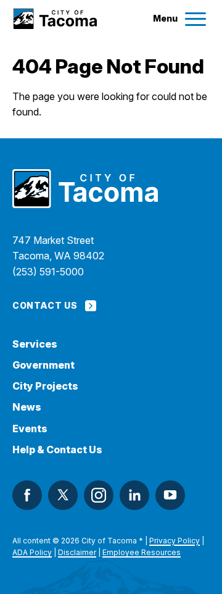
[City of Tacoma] (54, 18)
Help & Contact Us (57, 450)
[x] (63, 495)
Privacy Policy (174, 540)
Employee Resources (141, 552)
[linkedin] (134, 495)
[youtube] (170, 495)
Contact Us (44, 305)
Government (43, 365)
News (26, 407)
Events (29, 429)
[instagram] (98, 495)
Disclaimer (77, 552)
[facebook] (27, 495)
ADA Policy (32, 552)
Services (34, 344)
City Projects (45, 386)
